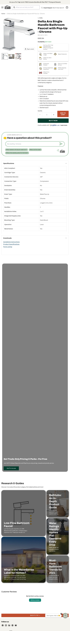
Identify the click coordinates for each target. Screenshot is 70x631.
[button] (5, 56)
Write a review (35, 600)
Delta (40, 18)
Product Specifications (11, 244)
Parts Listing (7, 247)
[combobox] (26, 7)
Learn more (63, 125)
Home (3, 13)
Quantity (40, 110)
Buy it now (53, 120)
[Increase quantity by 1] (53, 114)
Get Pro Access (11, 468)
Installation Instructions (11, 242)
